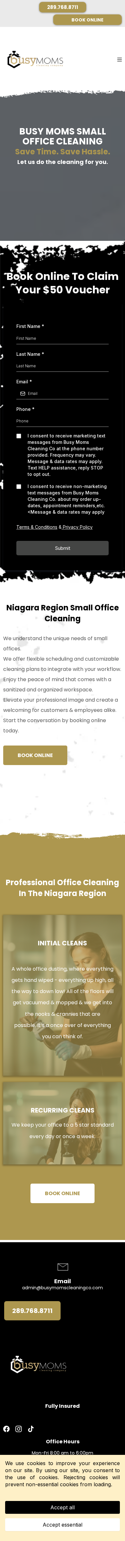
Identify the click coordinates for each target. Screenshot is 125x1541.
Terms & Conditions (36, 527)
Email (24, 381)
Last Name (30, 354)
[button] (119, 59)
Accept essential (62, 1524)
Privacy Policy (77, 527)
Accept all (62, 1507)
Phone (25, 409)
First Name (30, 326)
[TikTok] (31, 1429)
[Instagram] (19, 1429)
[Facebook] (8, 1429)
